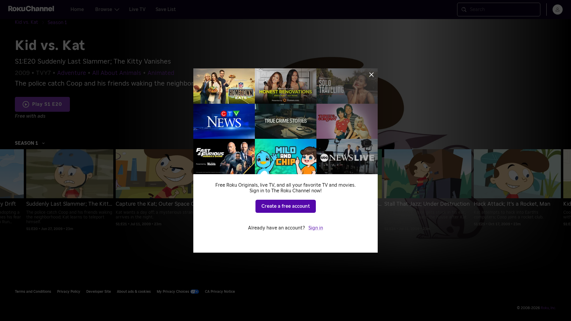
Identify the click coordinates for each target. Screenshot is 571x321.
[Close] (371, 74)
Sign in (315, 228)
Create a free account (285, 206)
